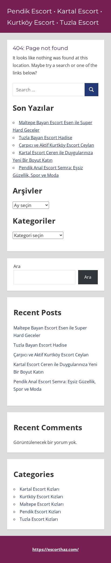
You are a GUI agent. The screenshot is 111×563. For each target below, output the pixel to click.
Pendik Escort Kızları (40, 512)
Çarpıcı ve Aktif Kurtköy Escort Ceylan (56, 145)
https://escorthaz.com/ (55, 549)
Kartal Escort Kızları (39, 489)
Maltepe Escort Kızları (42, 504)
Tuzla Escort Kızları (39, 519)
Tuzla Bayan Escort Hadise (45, 138)
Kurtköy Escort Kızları (41, 497)
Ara (16, 266)
